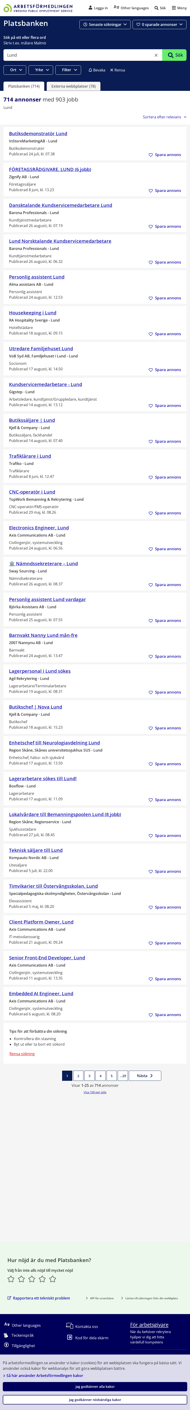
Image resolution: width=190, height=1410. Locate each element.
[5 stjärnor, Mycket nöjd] (52, 1278)
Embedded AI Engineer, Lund (41, 993)
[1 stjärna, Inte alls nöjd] (11, 1278)
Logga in (101, 8)
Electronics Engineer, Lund (39, 528)
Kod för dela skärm (91, 1337)
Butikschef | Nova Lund (35, 707)
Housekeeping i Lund (32, 313)
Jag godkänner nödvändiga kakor (95, 1400)
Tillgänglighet (23, 1345)
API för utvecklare (102, 1298)
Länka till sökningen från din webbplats (151, 1298)
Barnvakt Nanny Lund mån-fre (43, 635)
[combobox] (82, 55)
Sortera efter (162, 117)
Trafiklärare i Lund (30, 456)
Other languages (26, 1325)
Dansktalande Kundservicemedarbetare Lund (60, 205)
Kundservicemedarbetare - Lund (45, 384)
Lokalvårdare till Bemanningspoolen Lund (65, 814)
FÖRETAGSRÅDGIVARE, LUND (50, 169)
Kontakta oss (86, 1326)
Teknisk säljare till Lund (36, 850)
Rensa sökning (22, 1053)
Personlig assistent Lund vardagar (47, 599)
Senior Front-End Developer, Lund (47, 958)
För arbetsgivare (149, 1324)
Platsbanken (25, 23)
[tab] (23, 86)
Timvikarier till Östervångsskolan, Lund (53, 886)
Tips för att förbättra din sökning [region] (38, 1031)
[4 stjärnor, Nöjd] (42, 1278)
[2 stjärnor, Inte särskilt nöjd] (21, 1278)
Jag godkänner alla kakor (95, 1386)
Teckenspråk (23, 1335)
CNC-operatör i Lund (32, 492)
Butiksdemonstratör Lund (38, 133)
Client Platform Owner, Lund (41, 922)
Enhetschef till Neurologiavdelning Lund (54, 743)
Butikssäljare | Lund (32, 420)
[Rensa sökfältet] (156, 55)
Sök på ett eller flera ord (24, 37)
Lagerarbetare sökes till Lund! (43, 778)
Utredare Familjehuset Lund (41, 348)
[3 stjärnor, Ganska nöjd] (31, 1278)
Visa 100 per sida (95, 1092)
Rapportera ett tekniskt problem (41, 1298)
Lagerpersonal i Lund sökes (40, 671)
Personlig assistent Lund (36, 277)
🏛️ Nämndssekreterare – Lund (43, 563)
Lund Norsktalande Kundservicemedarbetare (60, 241)
